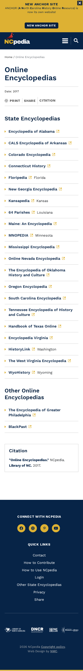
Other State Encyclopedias (39, 585)
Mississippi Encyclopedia (32, 247)
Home (8, 57)
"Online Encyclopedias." (29, 460)
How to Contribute (39, 563)
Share (30, 101)
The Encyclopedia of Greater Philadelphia (35, 412)
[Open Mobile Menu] (65, 40)
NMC (53, 651)
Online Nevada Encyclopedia (34, 258)
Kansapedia (19, 201)
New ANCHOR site (41, 25)
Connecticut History (27, 166)
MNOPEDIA (18, 235)
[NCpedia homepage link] (17, 38)
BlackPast (18, 426)
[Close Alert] (79, 3)
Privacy (39, 592)
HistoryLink (19, 349)
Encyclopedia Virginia (28, 338)
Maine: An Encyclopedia (30, 224)
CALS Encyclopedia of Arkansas (38, 143)
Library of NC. (20, 465)
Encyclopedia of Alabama (32, 131)
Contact (39, 555)
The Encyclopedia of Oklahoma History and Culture (37, 272)
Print (15, 101)
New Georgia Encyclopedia (33, 189)
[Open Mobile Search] (74, 40)
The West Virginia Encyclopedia (37, 361)
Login (39, 577)
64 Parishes (19, 212)
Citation (47, 100)
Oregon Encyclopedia (28, 286)
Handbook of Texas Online (32, 326)
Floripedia (18, 177)
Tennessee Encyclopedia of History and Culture (41, 312)
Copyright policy (53, 647)
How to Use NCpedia (39, 570)
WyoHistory (19, 372)
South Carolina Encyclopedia (35, 298)
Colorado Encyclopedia (29, 154)
